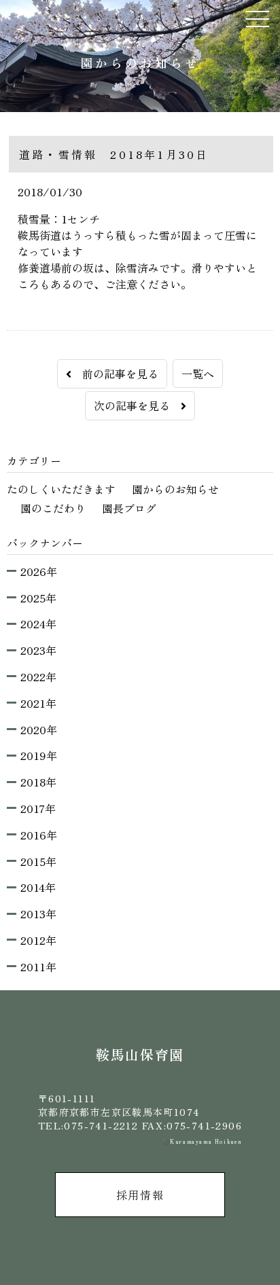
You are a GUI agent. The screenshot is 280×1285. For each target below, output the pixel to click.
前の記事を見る (114, 373)
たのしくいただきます (61, 489)
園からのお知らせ (175, 489)
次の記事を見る (137, 405)
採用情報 (140, 1195)
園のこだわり (53, 508)
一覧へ (197, 373)
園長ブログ (129, 508)
